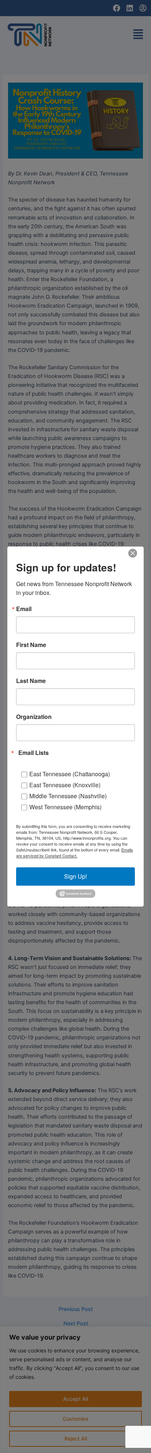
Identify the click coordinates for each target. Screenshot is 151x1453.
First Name (31, 645)
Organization (34, 717)
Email (24, 609)
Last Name (31, 681)
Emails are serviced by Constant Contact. (74, 852)
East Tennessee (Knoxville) (64, 785)
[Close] (132, 553)
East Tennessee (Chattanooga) (69, 774)
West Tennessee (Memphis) (65, 807)
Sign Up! (75, 876)
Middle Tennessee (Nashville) (68, 796)
